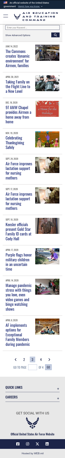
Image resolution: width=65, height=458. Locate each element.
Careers (11, 396)
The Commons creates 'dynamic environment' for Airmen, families (18, 58)
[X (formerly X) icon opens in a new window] (37, 444)
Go (48, 367)
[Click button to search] (55, 34)
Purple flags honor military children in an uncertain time (19, 262)
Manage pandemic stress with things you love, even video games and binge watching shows (19, 297)
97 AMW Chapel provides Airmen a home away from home (18, 114)
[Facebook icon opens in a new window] (18, 444)
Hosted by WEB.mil (33, 453)
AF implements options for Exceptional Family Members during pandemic (18, 334)
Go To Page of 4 (28, 367)
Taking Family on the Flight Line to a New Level (18, 86)
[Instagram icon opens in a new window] (27, 444)
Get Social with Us (32, 413)
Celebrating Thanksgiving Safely (15, 142)
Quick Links (13, 387)
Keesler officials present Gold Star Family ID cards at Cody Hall (18, 231)
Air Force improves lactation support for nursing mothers (19, 171)
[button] (30, 6)
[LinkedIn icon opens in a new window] (47, 444)
